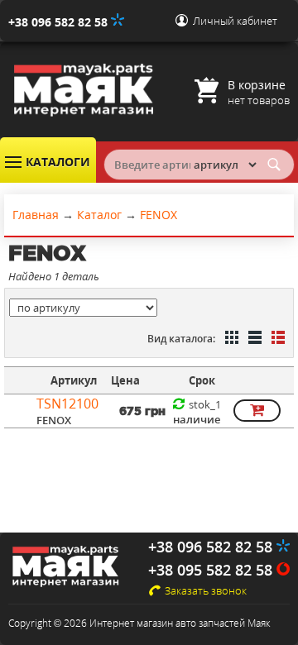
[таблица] (253, 339)
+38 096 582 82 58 (59, 22)
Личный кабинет (235, 20)
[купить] (257, 410)
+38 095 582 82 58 (212, 570)
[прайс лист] (276, 339)
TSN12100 (67, 403)
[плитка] (230, 339)
